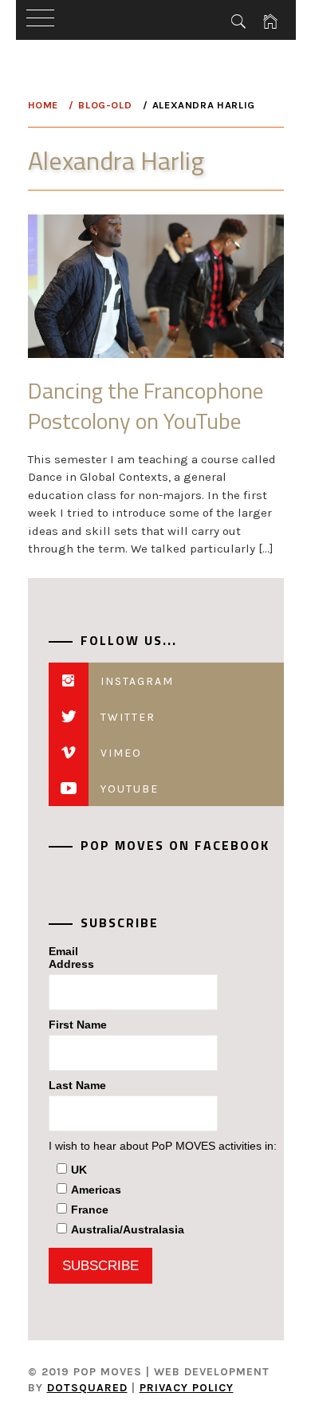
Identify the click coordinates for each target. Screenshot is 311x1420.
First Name (78, 1024)
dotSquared (87, 1387)
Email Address (71, 957)
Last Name (77, 1085)
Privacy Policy (187, 1387)
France (89, 1209)
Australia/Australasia (127, 1229)
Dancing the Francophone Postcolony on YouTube (145, 405)
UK (79, 1169)
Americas (96, 1189)
